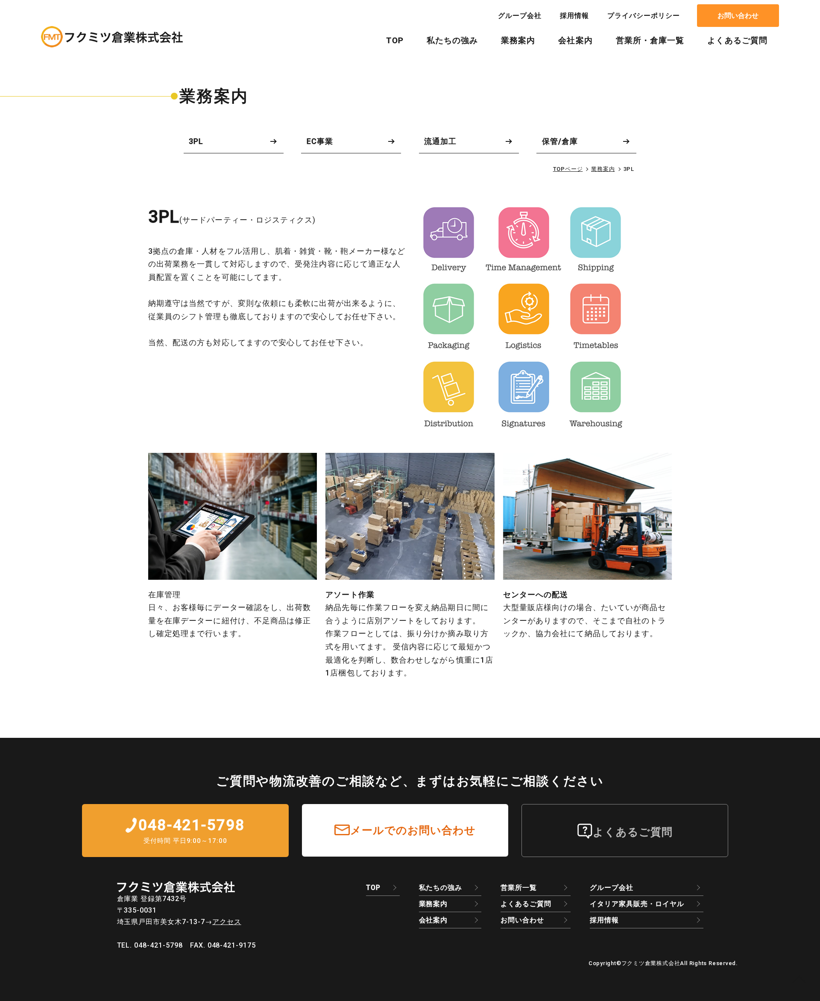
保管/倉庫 (560, 141)
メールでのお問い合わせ (413, 830)
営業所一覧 (519, 888)
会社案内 (575, 40)
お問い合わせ (738, 16)
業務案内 (518, 40)
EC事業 (320, 141)
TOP (394, 40)
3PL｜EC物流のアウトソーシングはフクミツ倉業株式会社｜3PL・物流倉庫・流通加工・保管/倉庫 (112, 36)
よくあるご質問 (737, 40)
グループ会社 (520, 16)
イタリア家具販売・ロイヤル (637, 904)
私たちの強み (452, 40)
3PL (196, 141)
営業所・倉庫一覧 (650, 40)
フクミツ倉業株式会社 (650, 963)
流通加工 (440, 141)
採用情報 (574, 16)
